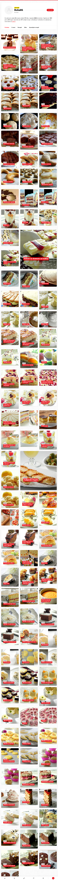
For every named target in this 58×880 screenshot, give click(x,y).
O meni (13, 27)
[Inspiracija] (14, 878)
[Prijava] (53, 878)
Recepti (20, 27)
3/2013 (13, 21)
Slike (25, 27)
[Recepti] (24, 878)
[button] (33, 878)
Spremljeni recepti (34, 27)
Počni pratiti (50, 10)
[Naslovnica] (5, 878)
